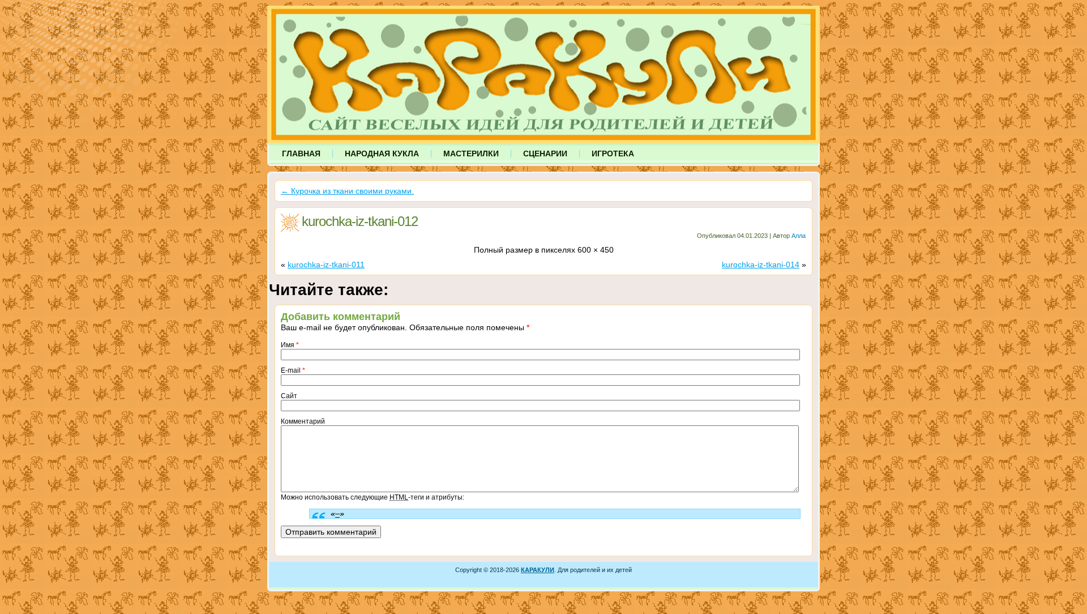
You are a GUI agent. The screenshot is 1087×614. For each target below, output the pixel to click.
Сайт (289, 396)
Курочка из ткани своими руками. (347, 190)
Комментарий (303, 421)
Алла (798, 235)
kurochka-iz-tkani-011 (326, 264)
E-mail (293, 370)
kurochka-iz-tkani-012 (360, 221)
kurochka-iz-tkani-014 (760, 264)
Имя (290, 345)
